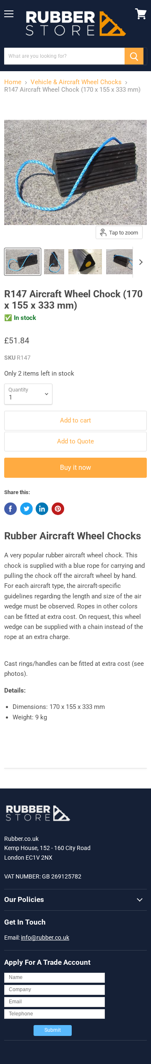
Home (12, 82)
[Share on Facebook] (10, 508)
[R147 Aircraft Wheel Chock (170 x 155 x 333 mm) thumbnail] (23, 261)
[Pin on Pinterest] (58, 508)
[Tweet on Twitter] (26, 508)
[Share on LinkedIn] (42, 508)
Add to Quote (75, 441)
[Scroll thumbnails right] (139, 262)
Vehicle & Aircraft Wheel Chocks (76, 82)
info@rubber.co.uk (45, 937)
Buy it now (75, 467)
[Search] (134, 56)
